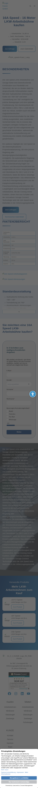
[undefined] (32, 394)
